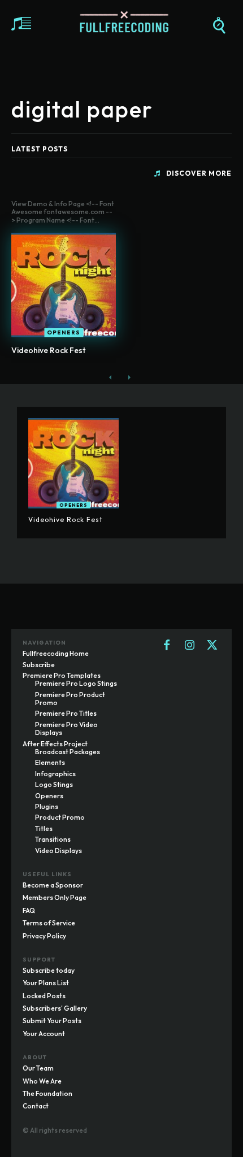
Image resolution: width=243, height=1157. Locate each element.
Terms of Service (49, 923)
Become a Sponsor (53, 885)
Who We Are (42, 1081)
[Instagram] (189, 645)
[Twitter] (211, 645)
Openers (63, 332)
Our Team (38, 1068)
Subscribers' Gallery (55, 1008)
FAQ (29, 910)
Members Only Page (54, 897)
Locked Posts (44, 995)
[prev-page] (110, 377)
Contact (36, 1106)
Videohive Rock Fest (48, 350)
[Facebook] (166, 645)
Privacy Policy (44, 936)
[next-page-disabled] (129, 377)
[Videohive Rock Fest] (63, 285)
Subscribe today (49, 970)
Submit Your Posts (52, 1020)
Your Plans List (46, 982)
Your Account (44, 1033)
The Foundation (47, 1093)
